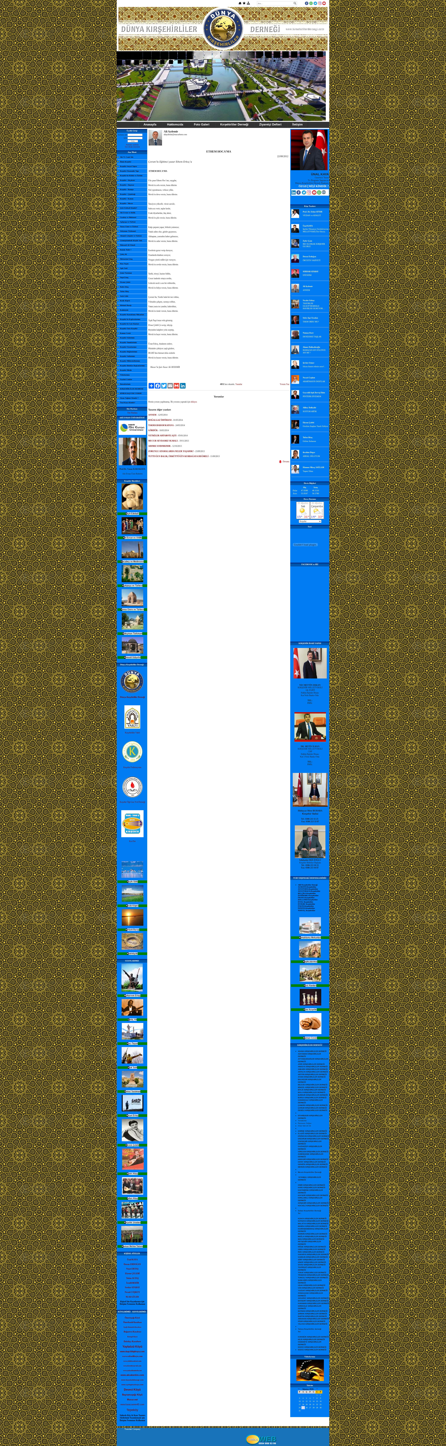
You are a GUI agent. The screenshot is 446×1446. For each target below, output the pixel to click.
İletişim (297, 124)
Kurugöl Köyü (132, 1337)
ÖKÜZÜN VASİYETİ (311, 260)
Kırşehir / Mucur (126, 203)
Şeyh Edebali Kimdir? (128, 208)
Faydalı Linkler (126, 379)
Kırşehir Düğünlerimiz (128, 352)
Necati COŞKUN (132, 1292)
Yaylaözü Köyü (132, 1346)
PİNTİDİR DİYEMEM (312, 396)
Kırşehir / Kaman (126, 199)
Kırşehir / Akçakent (127, 180)
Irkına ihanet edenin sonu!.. (314, 366)
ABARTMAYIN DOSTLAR (314, 381)
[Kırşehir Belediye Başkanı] (310, 857)
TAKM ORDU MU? (311, 322)
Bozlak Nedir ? (125, 250)
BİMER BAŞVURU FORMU (131, 393)
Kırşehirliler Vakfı (132, 732)
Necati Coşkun (309, 378)
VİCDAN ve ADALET (312, 215)
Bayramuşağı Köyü (132, 1394)
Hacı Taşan (124, 264)
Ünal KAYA (308, 226)
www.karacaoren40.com (132, 1404)
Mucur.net (132, 1399)
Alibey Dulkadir (309, 407)
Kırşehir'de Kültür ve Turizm (131, 176)
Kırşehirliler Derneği (234, 124)
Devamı (285, 461)
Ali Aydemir (308, 286)
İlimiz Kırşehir (125, 162)
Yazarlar (238, 384)
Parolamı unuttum (132, 145)
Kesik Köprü (125, 301)
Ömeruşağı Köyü (132, 1318)
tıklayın (194, 402)
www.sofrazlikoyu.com (132, 1356)
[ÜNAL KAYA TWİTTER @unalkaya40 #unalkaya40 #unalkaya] (304, 194)
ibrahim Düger (309, 452)
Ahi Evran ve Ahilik (127, 213)
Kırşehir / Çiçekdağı (127, 194)
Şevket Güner (308, 363)
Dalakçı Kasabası (132, 1341)
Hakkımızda (175, 124)
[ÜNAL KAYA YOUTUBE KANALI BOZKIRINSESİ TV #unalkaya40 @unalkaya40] (314, 194)
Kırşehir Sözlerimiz (127, 338)
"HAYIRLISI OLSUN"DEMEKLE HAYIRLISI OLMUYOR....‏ (314, 306)
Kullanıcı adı (122, 135)
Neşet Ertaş (124, 277)
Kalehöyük (124, 310)
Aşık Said (124, 268)
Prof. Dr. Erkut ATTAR (312, 212)
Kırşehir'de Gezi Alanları (129, 324)
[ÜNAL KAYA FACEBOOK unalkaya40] (298, 194)
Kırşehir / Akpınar (127, 185)
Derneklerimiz (125, 384)
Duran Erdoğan (309, 256)
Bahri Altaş (124, 287)
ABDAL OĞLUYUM (311, 456)
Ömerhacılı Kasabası (132, 1322)
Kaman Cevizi (125, 333)
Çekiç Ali (123, 254)
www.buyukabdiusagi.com (132, 1380)
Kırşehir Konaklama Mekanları (132, 315)
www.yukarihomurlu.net (132, 1370)
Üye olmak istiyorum (132, 147)
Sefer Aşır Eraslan (310, 318)
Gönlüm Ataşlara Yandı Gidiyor (315, 426)
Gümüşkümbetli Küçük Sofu (131, 240)
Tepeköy (132, 1410)
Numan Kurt (308, 333)
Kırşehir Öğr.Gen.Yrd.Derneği (132, 802)
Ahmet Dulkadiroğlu (311, 347)
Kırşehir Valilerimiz (127, 356)
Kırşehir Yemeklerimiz (128, 342)
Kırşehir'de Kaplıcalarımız (130, 319)
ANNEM (306, 290)
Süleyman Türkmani (128, 231)
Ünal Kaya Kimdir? (127, 403)
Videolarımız (125, 375)
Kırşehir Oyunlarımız (128, 347)
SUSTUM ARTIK (310, 411)
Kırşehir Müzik (126, 370)
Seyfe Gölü (124, 296)
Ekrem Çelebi (125, 282)
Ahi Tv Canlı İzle (126, 157)
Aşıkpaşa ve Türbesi (128, 222)
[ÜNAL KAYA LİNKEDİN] (293, 194)
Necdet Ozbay (309, 300)
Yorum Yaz (284, 384)
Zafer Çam (307, 241)
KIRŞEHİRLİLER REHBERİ (131, 389)
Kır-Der (132, 841)
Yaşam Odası (308, 471)
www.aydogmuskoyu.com (132, 1385)
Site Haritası (132, 413)
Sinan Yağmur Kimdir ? (129, 398)
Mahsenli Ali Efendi (127, 245)
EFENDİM (307, 275)
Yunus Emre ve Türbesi (129, 227)
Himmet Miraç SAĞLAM (313, 467)
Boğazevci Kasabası (132, 1331)
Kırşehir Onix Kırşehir (128, 328)
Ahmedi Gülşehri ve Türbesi (131, 236)
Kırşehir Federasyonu (132, 767)
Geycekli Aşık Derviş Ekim (314, 393)
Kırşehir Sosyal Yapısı (128, 166)
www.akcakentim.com (132, 1375)
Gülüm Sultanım (309, 441)
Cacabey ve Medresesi (128, 217)
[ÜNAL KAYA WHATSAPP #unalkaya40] (319, 194)
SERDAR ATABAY (310, 271)
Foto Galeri (201, 124)
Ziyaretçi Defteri (270, 124)
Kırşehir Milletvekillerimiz (130, 361)
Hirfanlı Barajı (125, 305)
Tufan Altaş (124, 291)
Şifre (125, 138)
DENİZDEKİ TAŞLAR (312, 337)
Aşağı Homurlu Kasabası (132, 1327)
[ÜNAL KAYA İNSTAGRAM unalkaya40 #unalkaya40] (309, 194)
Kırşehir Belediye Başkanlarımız (132, 366)
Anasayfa (150, 124)
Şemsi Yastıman (126, 273)
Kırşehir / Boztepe (127, 189)
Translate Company (132, 1429)
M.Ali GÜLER (132, 1297)
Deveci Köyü (132, 1389)
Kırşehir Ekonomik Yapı (129, 171)
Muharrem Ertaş (126, 259)
